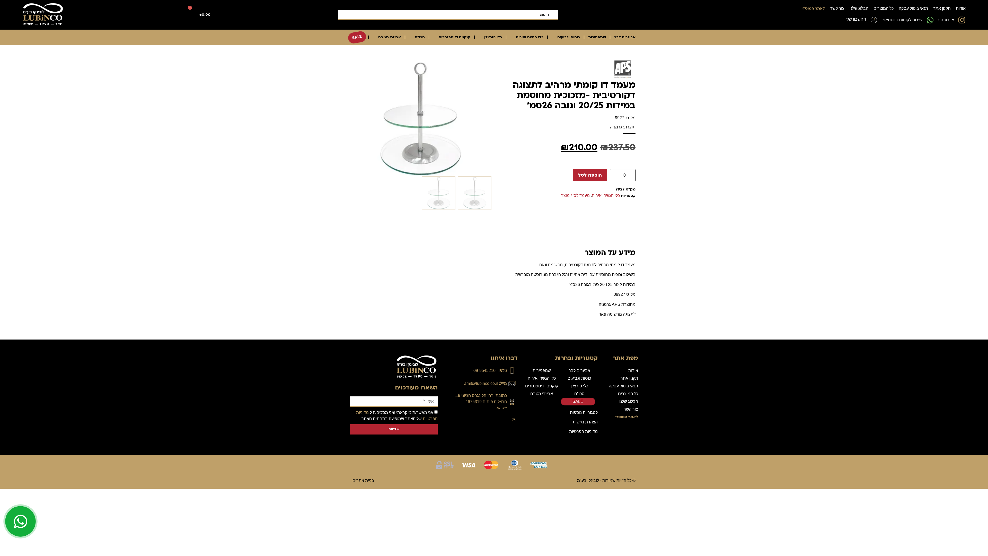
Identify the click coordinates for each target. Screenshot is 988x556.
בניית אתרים (363, 480)
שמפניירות (597, 37)
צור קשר (837, 8)
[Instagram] (513, 420)
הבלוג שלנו (859, 8)
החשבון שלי (856, 19)
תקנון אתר (942, 8)
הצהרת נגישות (585, 422)
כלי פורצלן (493, 37)
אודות (961, 8)
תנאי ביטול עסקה (913, 8)
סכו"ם (420, 37)
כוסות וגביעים (568, 37)
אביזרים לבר (625, 37)
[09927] (420, 118)
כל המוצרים (884, 8)
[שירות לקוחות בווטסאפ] (930, 20)
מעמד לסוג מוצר (575, 195)
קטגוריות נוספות (584, 412)
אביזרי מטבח (389, 37)
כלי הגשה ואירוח (529, 37)
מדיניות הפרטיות (583, 431)
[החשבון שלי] (874, 20)
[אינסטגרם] (962, 20)
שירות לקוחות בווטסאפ (902, 20)
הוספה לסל (590, 175)
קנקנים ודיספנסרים (454, 37)
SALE (357, 37)
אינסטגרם (945, 20)
